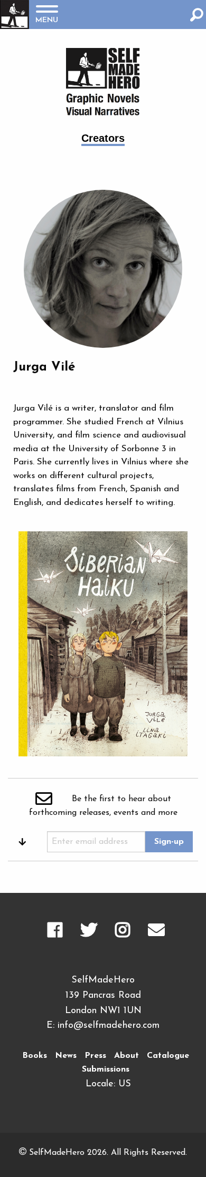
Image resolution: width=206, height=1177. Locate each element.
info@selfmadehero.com (109, 1025)
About (126, 1056)
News (66, 1056)
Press (95, 1056)
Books (34, 1056)
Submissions (105, 1069)
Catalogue (168, 1056)
